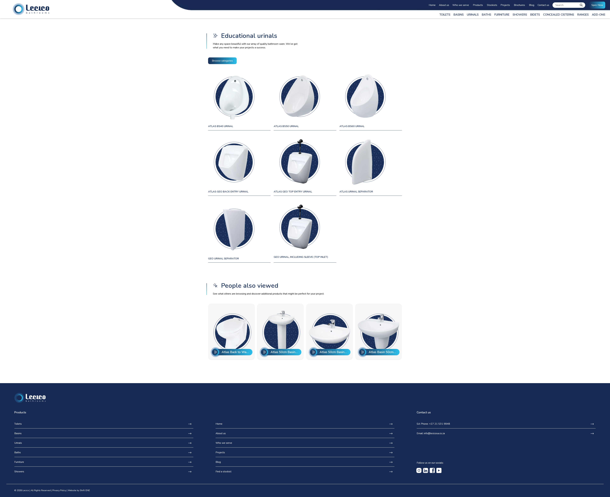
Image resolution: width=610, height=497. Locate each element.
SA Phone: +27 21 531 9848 (433, 424)
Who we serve (460, 5)
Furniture (501, 15)
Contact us (543, 5)
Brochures (519, 5)
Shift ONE (85, 490)
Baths (486, 15)
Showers (520, 15)
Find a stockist (223, 471)
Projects (505, 5)
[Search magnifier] (581, 5)
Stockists (492, 5)
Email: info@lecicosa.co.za (431, 433)
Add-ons (598, 15)
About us (444, 5)
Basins (459, 15)
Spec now (597, 5)
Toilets (444, 15)
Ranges (583, 15)
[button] (222, 60)
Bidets (535, 15)
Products (478, 5)
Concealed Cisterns (558, 15)
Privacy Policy (59, 490)
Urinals (473, 15)
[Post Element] (231, 331)
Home (432, 5)
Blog (531, 5)
